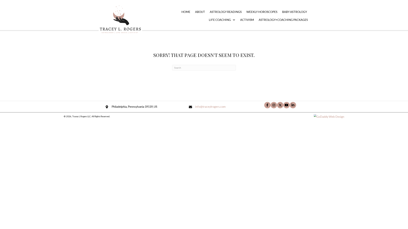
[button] (234, 19)
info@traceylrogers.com (210, 106)
